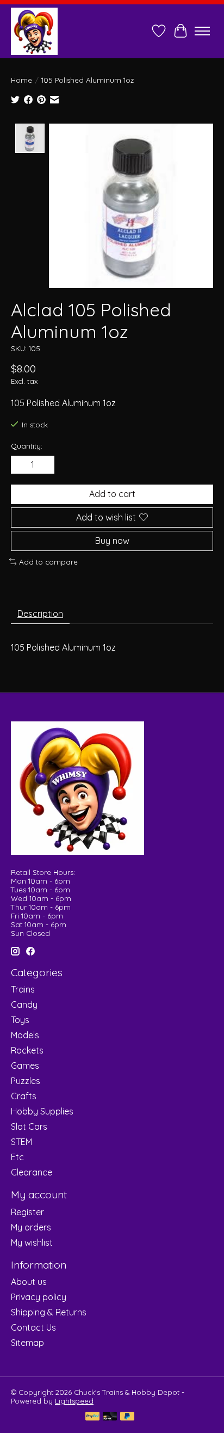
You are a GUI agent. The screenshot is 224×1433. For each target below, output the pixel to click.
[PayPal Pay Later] (127, 1417)
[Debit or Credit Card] (110, 1417)
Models (25, 1035)
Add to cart (112, 493)
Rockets (27, 1050)
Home (21, 80)
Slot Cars (29, 1126)
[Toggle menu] (202, 31)
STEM (21, 1141)
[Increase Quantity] (44, 465)
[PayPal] (92, 1417)
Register (27, 1212)
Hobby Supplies (42, 1111)
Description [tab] (40, 613)
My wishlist (32, 1242)
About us (29, 1281)
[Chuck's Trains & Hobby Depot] (34, 31)
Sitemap (27, 1342)
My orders (31, 1227)
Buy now (112, 540)
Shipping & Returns (48, 1312)
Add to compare (48, 562)
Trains (23, 989)
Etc (17, 1157)
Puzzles (25, 1080)
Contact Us (33, 1327)
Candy (24, 1004)
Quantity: (26, 446)
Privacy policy (38, 1296)
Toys (20, 1019)
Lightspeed (74, 1401)
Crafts (23, 1096)
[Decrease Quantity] (21, 465)
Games (25, 1065)
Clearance (31, 1172)
